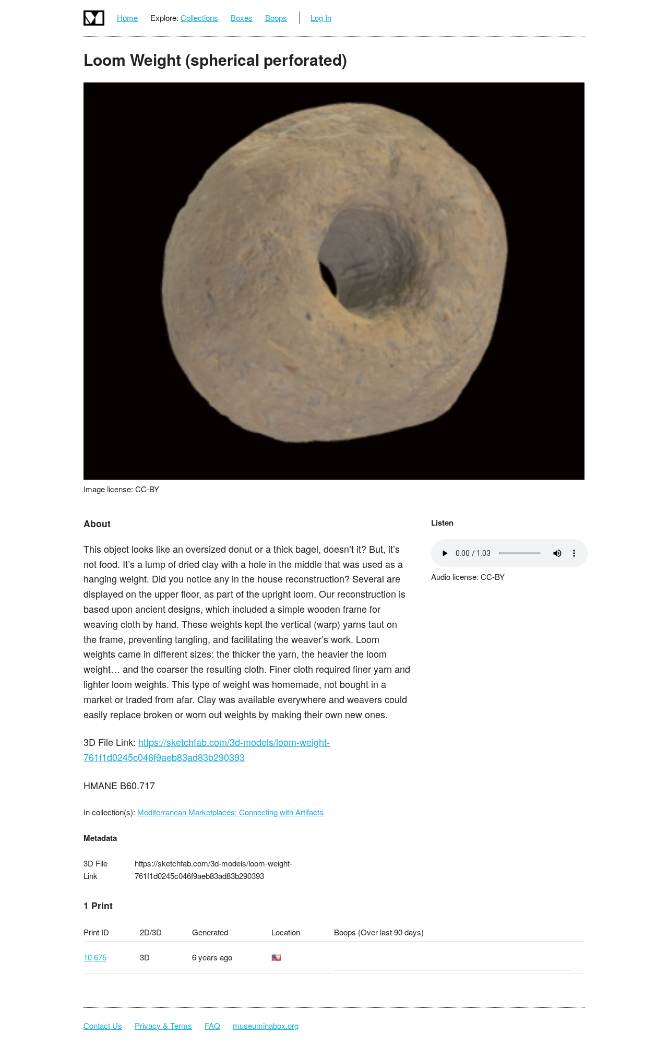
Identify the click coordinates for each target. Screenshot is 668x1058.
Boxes (242, 17)
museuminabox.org (266, 1025)
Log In (321, 17)
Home (127, 17)
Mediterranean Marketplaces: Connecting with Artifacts (230, 811)
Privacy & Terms (163, 1025)
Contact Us (103, 1025)
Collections (199, 17)
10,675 (95, 957)
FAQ (212, 1025)
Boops (276, 17)
